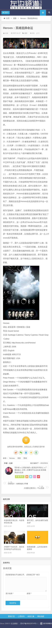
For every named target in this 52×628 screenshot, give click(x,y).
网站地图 (40, 616)
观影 (15, 18)
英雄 (25, 458)
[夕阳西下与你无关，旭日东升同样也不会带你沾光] (14, 543)
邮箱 (29, 593)
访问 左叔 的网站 (26, 476)
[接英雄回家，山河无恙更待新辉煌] (37, 543)
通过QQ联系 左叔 (30, 476)
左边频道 (26, 4)
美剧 (19, 458)
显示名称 (9, 593)
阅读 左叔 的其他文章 (19, 476)
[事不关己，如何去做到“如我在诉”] (37, 517)
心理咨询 (21, 616)
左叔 (6, 33)
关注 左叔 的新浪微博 (38, 476)
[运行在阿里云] (46, 623)
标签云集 (31, 616)
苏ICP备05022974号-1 (28, 623)
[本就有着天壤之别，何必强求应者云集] (14, 517)
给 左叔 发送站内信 (34, 476)
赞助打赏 (11, 616)
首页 (8, 18)
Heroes (12, 458)
